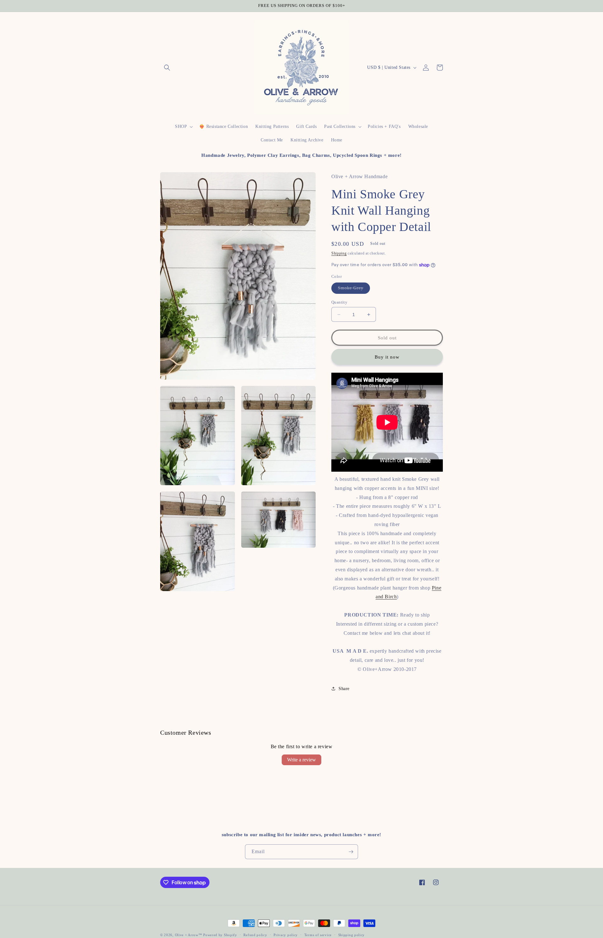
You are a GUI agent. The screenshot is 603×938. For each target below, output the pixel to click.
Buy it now (387, 356)
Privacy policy (286, 935)
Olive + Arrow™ (188, 935)
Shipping (339, 253)
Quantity (339, 302)
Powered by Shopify (220, 935)
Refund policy (255, 935)
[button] (167, 67)
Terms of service (318, 935)
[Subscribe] (351, 851)
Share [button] (344, 688)
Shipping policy (351, 935)
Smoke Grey (354, 289)
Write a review (301, 759)
